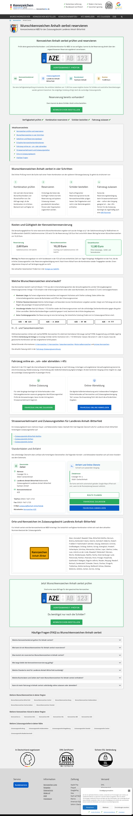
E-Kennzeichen (53, 344)
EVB (114, 16)
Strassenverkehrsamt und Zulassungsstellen (33, 150)
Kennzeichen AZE (29, 509)
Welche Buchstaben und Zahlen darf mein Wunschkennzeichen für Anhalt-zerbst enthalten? (47, 677)
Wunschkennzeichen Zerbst (42, 700)
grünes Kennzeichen (101, 344)
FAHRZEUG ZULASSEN (94, 501)
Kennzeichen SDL (58, 717)
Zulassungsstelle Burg (18, 728)
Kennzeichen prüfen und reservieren (29, 131)
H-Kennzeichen (41, 344)
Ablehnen (105, 807)
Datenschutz (48, 790)
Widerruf (47, 793)
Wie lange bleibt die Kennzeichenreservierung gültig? (32, 662)
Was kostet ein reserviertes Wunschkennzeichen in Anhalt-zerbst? (38, 655)
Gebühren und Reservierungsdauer (29, 138)
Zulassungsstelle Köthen (24, 439)
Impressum (122, 812)
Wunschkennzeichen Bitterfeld (20, 700)
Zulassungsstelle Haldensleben (38, 728)
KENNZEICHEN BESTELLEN (44, 16)
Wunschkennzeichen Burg (63, 700)
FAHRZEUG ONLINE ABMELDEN (94, 407)
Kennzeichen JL (15, 717)
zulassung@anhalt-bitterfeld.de (31, 506)
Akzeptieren (90, 807)
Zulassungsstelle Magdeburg (61, 728)
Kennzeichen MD (44, 717)
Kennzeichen (17, 20)
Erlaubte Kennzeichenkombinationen (30, 142)
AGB (45, 796)
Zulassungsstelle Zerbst (24, 441)
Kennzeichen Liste (50, 784)
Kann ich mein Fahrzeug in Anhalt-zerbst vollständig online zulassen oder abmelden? (44, 685)
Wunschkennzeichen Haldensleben (86, 700)
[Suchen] (121, 16)
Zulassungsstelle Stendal (82, 728)
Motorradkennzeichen (82, 344)
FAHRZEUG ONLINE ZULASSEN (39, 407)
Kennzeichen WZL (29, 717)
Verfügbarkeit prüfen (66, 67)
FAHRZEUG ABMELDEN (94, 508)
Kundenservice (21, 784)
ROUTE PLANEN (94, 495)
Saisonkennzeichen (66, 344)
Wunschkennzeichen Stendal (45, 705)
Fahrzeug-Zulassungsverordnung (48, 349)
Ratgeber (47, 787)
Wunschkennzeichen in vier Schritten (30, 135)
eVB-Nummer (106, 212)
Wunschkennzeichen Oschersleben (22, 705)
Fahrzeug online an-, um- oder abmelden (31, 146)
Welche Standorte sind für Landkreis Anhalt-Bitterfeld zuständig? (37, 670)
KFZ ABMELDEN (87, 16)
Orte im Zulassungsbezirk (25, 154)
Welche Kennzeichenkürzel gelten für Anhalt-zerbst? (32, 640)
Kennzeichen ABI (73, 717)
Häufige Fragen (22, 157)
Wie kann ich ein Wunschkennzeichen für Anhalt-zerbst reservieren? (38, 647)
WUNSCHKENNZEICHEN (20, 16)
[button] (129, 791)
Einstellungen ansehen (122, 807)
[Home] (10, 20)
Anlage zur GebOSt (52, 269)
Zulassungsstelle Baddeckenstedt (21, 733)
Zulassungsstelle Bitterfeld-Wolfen (28, 436)
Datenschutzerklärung (109, 812)
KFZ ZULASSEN (103, 16)
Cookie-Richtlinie (95, 812)
